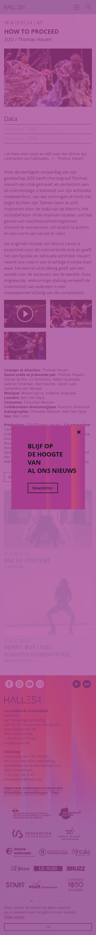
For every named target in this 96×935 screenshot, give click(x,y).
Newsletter (42, 488)
